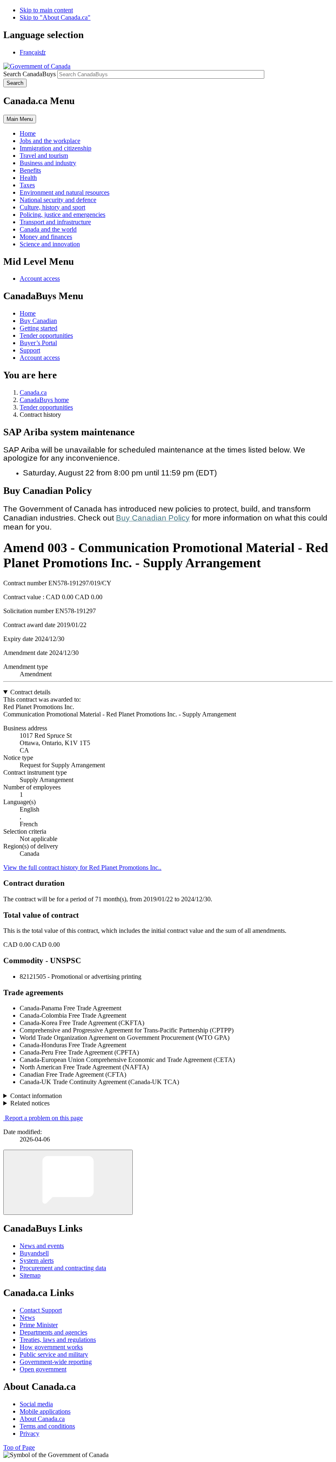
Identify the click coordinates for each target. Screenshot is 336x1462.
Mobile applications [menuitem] (45, 1411)
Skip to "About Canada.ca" (55, 17)
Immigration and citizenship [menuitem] (55, 148)
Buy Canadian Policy (153, 518)
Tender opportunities (46, 335)
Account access (40, 278)
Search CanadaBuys (29, 73)
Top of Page (19, 1447)
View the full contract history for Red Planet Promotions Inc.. (82, 867)
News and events (42, 1245)
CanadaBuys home (44, 399)
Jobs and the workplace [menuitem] (50, 140)
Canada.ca (33, 392)
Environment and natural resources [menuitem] (64, 192)
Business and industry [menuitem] (48, 162)
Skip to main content (46, 10)
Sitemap (30, 1275)
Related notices (30, 1103)
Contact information (36, 1095)
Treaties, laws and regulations (58, 1339)
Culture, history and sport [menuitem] (52, 207)
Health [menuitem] (28, 177)
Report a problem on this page (44, 1117)
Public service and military (54, 1354)
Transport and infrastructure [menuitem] (55, 221)
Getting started (38, 328)
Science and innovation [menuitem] (50, 244)
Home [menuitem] (28, 133)
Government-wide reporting (56, 1361)
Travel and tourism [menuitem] (44, 155)
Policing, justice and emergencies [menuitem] (62, 214)
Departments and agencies (53, 1332)
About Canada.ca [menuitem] (42, 1418)
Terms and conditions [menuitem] (47, 1426)
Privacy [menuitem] (29, 1433)
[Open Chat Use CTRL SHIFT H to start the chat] (68, 1182)
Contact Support (41, 1310)
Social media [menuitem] (36, 1404)
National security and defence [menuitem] (58, 199)
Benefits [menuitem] (30, 170)
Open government (43, 1369)
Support (30, 350)
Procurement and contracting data (63, 1267)
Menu (20, 119)
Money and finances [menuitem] (46, 236)
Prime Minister (39, 1324)
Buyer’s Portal (38, 342)
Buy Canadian (38, 320)
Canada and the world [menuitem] (48, 229)
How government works (51, 1347)
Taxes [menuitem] (27, 185)
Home (28, 313)
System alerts (37, 1260)
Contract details (30, 692)
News (27, 1317)
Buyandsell (34, 1253)
